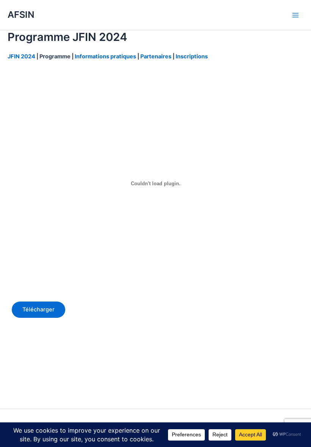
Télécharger (38, 309)
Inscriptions (192, 56)
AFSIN (21, 14)
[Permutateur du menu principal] (295, 15)
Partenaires (155, 56)
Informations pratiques (105, 56)
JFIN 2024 (22, 56)
